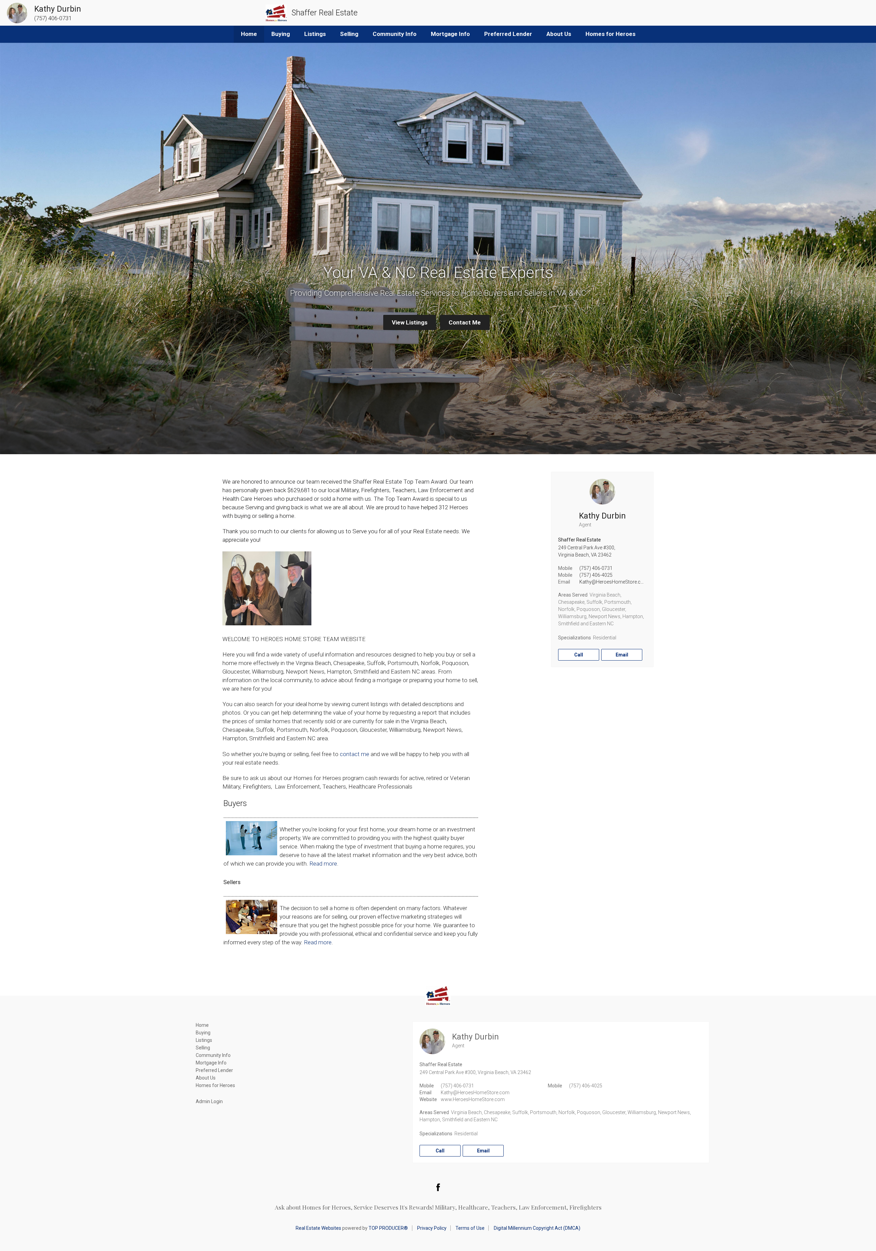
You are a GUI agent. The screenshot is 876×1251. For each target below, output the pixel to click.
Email (622, 655)
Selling (349, 33)
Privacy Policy (432, 1228)
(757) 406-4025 (596, 575)
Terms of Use (470, 1228)
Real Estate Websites (318, 1228)
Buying (280, 33)
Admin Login (209, 1101)
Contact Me (465, 322)
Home (249, 33)
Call (578, 655)
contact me (354, 754)
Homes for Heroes (610, 33)
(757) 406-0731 (596, 568)
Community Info (394, 33)
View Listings (409, 322)
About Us (558, 33)
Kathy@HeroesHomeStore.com (613, 582)
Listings (315, 33)
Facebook (438, 1187)
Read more (323, 863)
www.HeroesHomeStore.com (473, 1099)
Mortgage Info (450, 33)
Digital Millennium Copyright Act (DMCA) (537, 1228)
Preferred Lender (508, 33)
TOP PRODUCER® (388, 1228)
